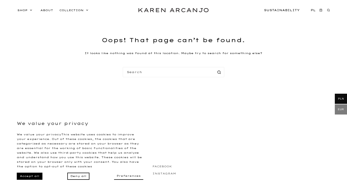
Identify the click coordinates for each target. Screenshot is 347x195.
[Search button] (219, 72)
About (46, 10)
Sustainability (282, 10)
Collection (71, 10)
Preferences (129, 175)
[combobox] (168, 72)
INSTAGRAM (164, 173)
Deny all (78, 176)
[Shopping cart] (320, 10)
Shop (22, 10)
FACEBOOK (162, 166)
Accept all (29, 176)
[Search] (328, 10)
